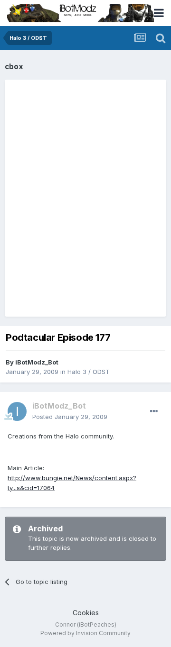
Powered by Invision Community (85, 633)
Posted (69, 416)
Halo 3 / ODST (88, 371)
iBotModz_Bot (36, 362)
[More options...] (153, 411)
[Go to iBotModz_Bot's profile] (17, 411)
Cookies (86, 613)
